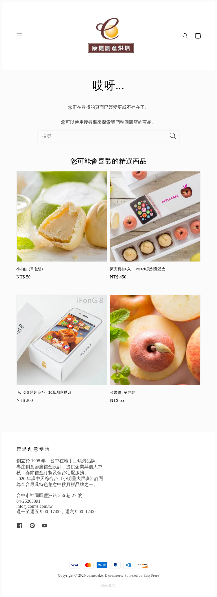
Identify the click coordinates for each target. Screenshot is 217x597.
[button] (19, 36)
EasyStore (151, 576)
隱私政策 (108, 585)
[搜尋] (173, 136)
